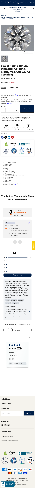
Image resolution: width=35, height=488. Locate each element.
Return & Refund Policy (11, 480)
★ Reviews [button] (33, 245)
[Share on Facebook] (2, 137)
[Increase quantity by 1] (16, 110)
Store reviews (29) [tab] (10, 324)
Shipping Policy (24, 480)
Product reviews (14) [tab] (24, 324)
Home (2, 15)
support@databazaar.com (11, 441)
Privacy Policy (21, 478)
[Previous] (6, 337)
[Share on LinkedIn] (9, 137)
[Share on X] (5, 137)
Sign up (28, 413)
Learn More (9, 103)
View (15, 184)
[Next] (28, 337)
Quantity (3, 106)
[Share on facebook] (10, 359)
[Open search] (5, 330)
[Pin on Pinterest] (12, 137)
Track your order (12, 478)
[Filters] (10, 330)
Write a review (17, 275)
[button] (18, 257)
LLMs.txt (23, 482)
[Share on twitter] (13, 359)
